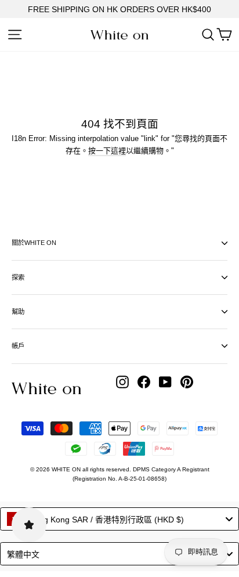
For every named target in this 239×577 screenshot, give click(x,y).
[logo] (119, 35)
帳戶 (18, 345)
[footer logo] (46, 388)
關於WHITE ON (34, 242)
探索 (18, 277)
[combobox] (119, 519)
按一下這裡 (107, 150)
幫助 (18, 311)
